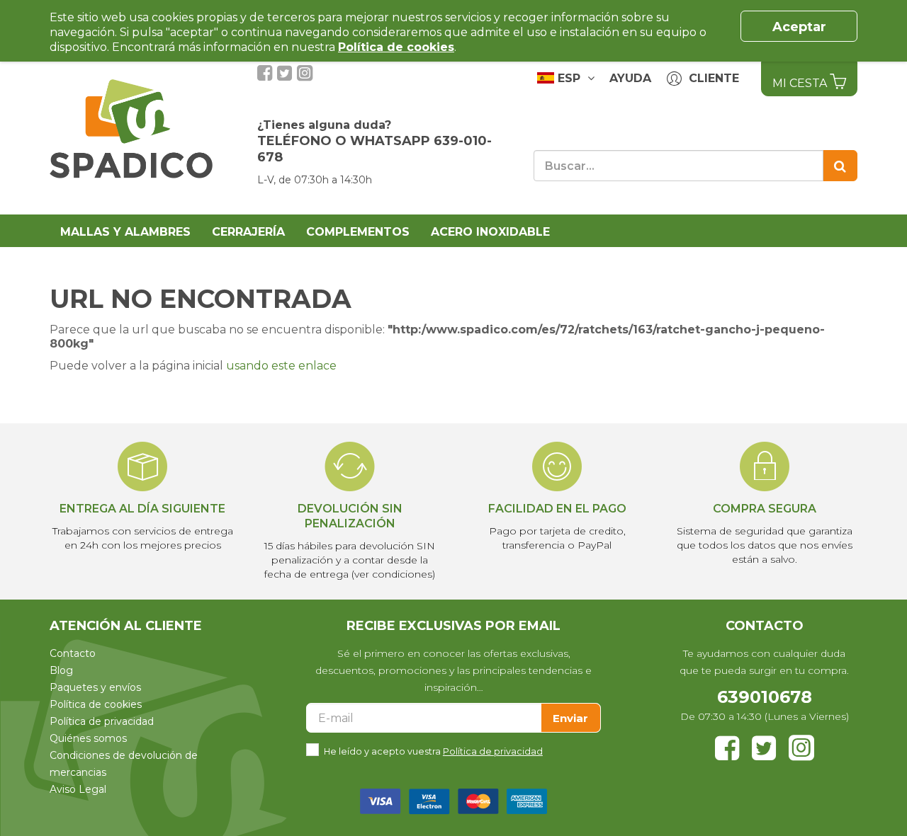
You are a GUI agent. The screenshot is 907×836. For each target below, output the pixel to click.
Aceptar (799, 27)
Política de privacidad (102, 721)
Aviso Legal (78, 789)
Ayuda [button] (630, 78)
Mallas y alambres (125, 232)
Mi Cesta (801, 83)
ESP (570, 78)
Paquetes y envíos (95, 687)
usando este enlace (281, 365)
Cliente (710, 78)
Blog (61, 670)
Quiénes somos (88, 738)
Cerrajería (248, 232)
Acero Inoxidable (490, 232)
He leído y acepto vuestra (433, 751)
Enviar (570, 718)
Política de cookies (96, 704)
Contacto (73, 653)
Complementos (358, 232)
